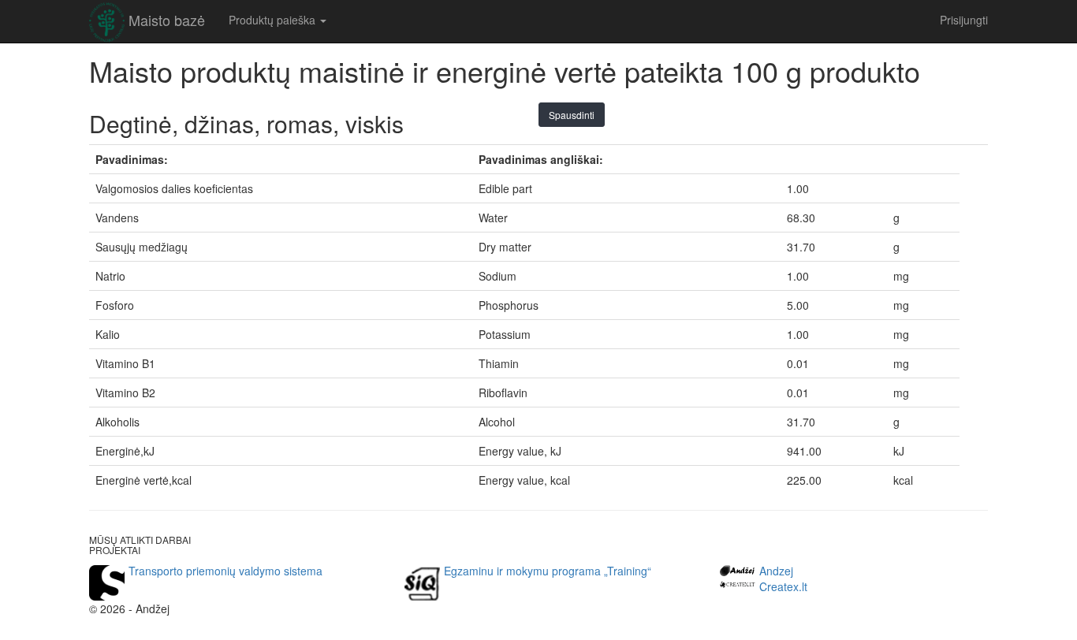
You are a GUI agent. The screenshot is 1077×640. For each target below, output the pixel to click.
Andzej (776, 571)
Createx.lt (783, 586)
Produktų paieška (274, 20)
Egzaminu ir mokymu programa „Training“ (547, 571)
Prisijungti (964, 20)
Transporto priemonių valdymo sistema (225, 571)
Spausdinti (571, 114)
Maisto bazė (167, 19)
